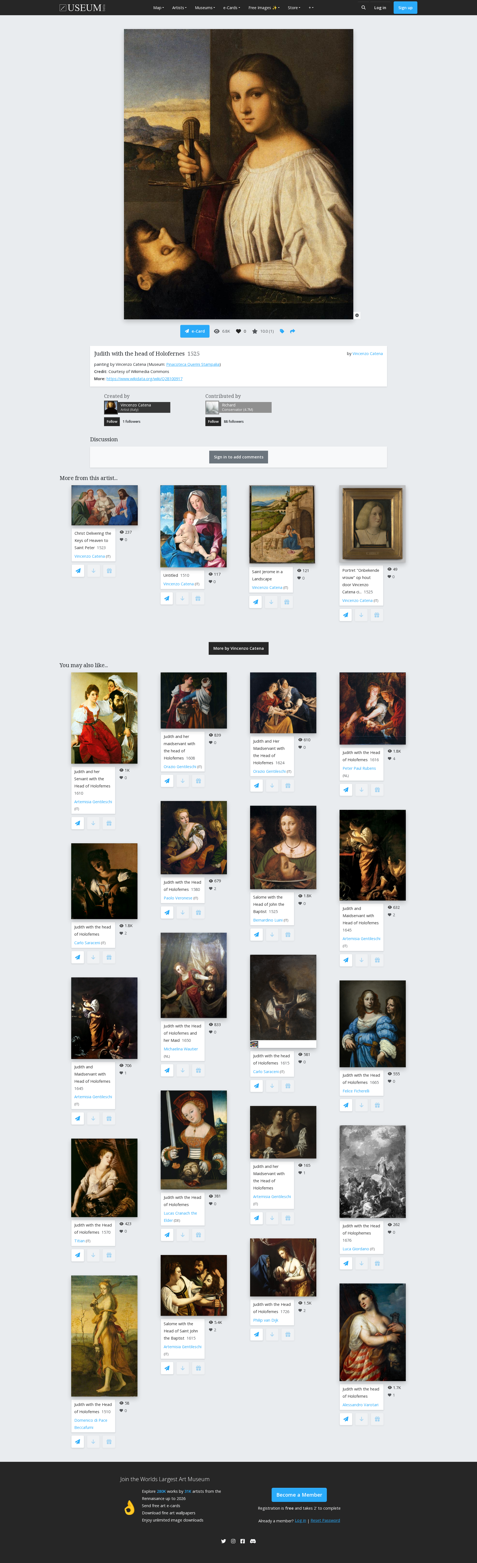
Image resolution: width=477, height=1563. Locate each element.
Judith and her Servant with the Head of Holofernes (92, 779)
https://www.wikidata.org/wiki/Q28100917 (144, 378)
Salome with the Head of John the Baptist (268, 904)
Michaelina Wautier (181, 1048)
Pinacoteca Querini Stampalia (192, 364)
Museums (204, 7)
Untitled (170, 575)
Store (293, 7)
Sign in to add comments (238, 457)
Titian (79, 1240)
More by (238, 648)
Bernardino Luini (268, 920)
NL (167, 1056)
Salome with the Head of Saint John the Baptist (181, 1331)
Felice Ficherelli (356, 1091)
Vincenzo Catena (368, 353)
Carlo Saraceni (87, 942)
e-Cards (230, 7)
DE (177, 1220)
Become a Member (299, 1494)
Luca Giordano (356, 1248)
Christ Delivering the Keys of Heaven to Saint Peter (93, 540)
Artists (178, 7)
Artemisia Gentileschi (93, 801)
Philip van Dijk (265, 1320)
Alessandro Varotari (360, 1404)
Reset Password (325, 1520)
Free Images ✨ (262, 7)
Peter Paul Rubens (359, 768)
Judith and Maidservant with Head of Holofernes (92, 1074)
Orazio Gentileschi (180, 766)
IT (108, 556)
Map (157, 7)
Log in (380, 7)
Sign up (405, 7)
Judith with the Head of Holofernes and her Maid (182, 1033)
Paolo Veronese (178, 898)
